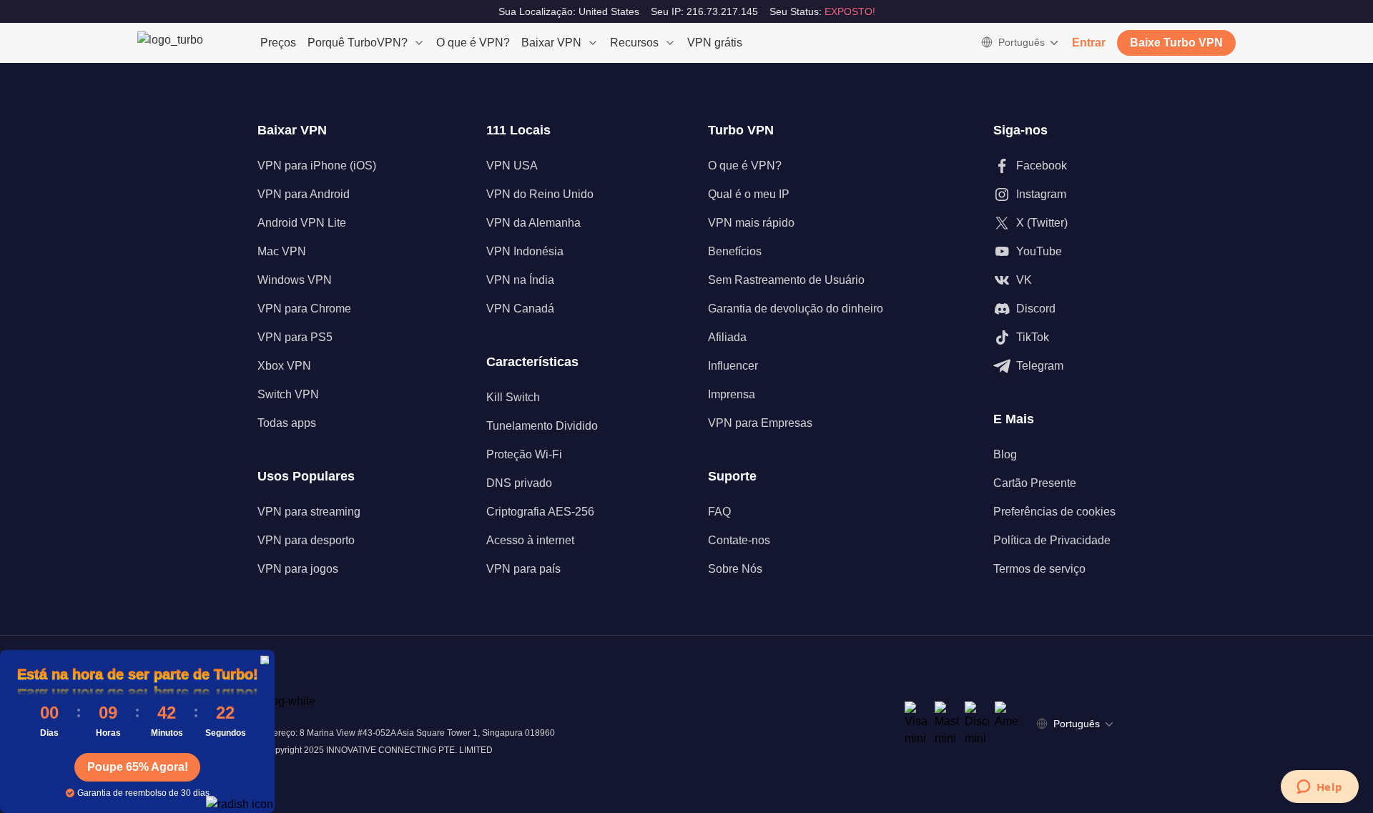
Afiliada (727, 337)
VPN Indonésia (525, 251)
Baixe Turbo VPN (1176, 42)
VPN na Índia (520, 280)
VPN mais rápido (751, 223)
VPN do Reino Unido (540, 194)
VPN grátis (714, 42)
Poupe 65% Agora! (137, 767)
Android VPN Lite (301, 223)
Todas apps (286, 423)
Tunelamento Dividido (542, 426)
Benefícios (735, 251)
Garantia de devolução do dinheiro (795, 308)
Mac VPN (281, 251)
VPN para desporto (306, 540)
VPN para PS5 (295, 337)
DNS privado (519, 483)
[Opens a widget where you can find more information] (1319, 788)
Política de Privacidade (1052, 540)
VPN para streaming (308, 512)
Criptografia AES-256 (540, 512)
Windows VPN (294, 280)
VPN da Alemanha (533, 223)
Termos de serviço (1039, 569)
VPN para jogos (297, 569)
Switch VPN (288, 394)
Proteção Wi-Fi (524, 454)
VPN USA (512, 165)
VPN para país (523, 569)
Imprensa (731, 394)
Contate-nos (739, 540)
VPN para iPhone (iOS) (316, 165)
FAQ (719, 512)
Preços (278, 42)
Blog (1005, 454)
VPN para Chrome (304, 308)
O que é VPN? (473, 42)
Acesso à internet (530, 540)
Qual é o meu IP (748, 194)
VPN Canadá (520, 308)
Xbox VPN (284, 366)
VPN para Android (303, 194)
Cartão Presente (1034, 483)
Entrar (1089, 42)
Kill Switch (513, 397)
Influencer (733, 366)
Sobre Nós (735, 569)
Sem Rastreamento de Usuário (786, 280)
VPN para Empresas (760, 423)
